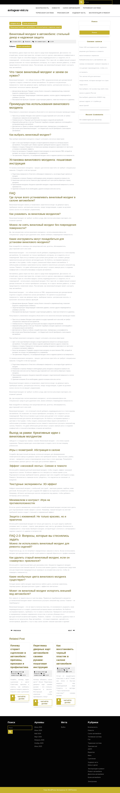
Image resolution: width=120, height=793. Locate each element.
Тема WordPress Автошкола (54, 790)
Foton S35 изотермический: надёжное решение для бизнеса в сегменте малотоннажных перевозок (93, 51)
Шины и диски (93, 765)
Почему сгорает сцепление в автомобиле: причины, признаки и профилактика (19, 656)
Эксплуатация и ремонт (99, 13)
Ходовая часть (79, 13)
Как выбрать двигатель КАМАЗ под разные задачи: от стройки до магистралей (92, 101)
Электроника (92, 781)
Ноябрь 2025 (38, 743)
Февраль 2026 (39, 740)
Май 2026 (37, 733)
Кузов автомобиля (94, 777)
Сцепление (92, 758)
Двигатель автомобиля (96, 774)
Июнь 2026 (38, 730)
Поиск (95, 21)
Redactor (27, 41)
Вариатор (91, 752)
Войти (63, 727)
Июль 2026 (38, 727)
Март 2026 (38, 737)
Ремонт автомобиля (95, 771)
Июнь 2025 (38, 746)
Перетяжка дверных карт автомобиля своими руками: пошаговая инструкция (42, 656)
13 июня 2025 (16, 41)
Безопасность (42, 8)
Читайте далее (18, 698)
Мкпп (89, 755)
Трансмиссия (63, 13)
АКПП (90, 749)
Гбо (89, 739)
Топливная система (92, 8)
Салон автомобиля (71, 8)
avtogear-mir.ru (18, 10)
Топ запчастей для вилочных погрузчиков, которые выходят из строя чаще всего (93, 80)
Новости (56, 8)
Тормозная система (45, 13)
